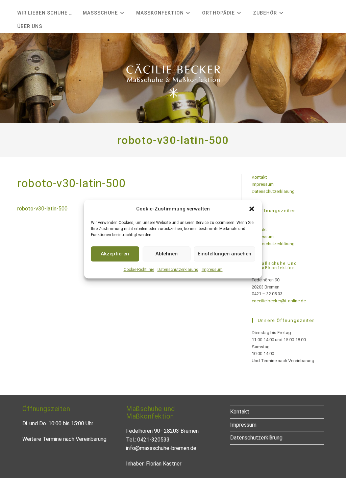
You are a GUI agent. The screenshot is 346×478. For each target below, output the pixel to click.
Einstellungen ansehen (224, 254)
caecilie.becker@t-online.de (279, 300)
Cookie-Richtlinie (139, 269)
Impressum (212, 269)
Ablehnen (166, 254)
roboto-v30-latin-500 (42, 208)
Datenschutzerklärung (177, 269)
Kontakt (259, 177)
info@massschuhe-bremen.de (161, 448)
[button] (251, 208)
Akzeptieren (115, 254)
